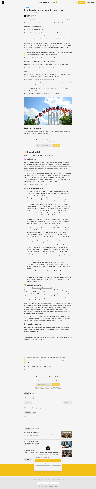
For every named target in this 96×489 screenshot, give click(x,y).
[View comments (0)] (30, 19)
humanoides (41, 232)
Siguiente (66, 402)
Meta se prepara (31, 198)
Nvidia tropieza (31, 254)
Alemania (53, 219)
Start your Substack (43, 483)
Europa (29, 277)
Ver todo (27, 459)
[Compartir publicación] (76, 2)
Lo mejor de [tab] (27, 428)
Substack (41, 486)
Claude (29, 204)
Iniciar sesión (90, 2)
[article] (48, 435)
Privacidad (47, 479)
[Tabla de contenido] (1, 244)
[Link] (22, 128)
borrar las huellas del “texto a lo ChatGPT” (47, 271)
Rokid (28, 241)
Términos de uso (48, 463)
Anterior (29, 402)
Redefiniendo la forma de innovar (31, 443)
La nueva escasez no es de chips (35, 226)
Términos (53, 479)
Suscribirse (81, 2)
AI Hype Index (60, 33)
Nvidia (28, 211)
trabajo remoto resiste (34, 247)
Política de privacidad (56, 465)
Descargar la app (54, 483)
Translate (27, 7)
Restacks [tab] (34, 412)
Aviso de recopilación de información (43, 465)
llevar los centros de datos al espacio (42, 288)
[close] (60, 447)
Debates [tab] (37, 428)
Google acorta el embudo (45, 191)
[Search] (73, 2)
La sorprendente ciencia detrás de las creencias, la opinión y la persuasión (40, 434)
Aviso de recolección (59, 479)
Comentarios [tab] (27, 412)
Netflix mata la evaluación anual (36, 262)
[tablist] (30, 412)
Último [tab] (32, 428)
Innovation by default (32, 15)
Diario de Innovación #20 (31, 432)
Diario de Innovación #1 (31, 441)
